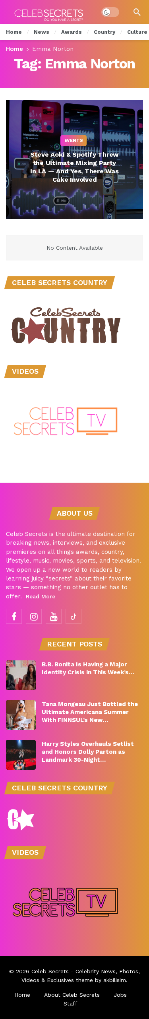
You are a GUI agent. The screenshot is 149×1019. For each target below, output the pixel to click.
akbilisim (114, 980)
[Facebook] (14, 616)
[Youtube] (54, 616)
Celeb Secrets (50, 971)
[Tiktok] (73, 616)
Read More (40, 596)
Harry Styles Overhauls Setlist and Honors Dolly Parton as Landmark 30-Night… (88, 751)
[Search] (137, 12)
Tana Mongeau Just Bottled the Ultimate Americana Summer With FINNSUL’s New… (90, 712)
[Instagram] (34, 616)
